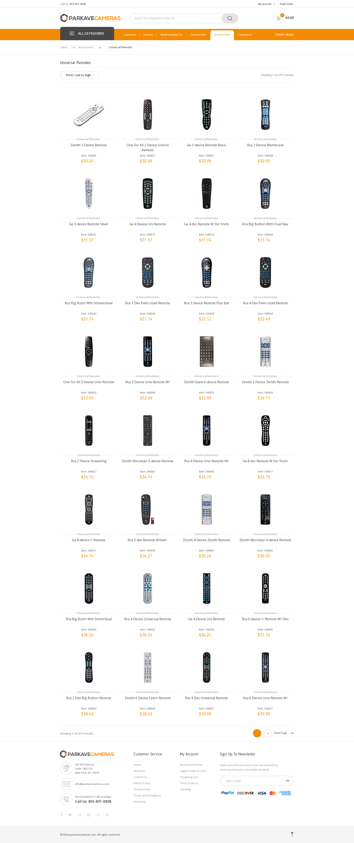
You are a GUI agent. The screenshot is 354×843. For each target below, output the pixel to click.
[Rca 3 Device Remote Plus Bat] (206, 272)
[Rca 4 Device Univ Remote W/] (206, 430)
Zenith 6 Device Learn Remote (148, 698)
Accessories (222, 34)
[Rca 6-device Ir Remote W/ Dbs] (265, 588)
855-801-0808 (78, 4)
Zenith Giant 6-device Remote (206, 382)
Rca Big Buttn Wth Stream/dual (88, 303)
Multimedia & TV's (171, 34)
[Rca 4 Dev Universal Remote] (206, 667)
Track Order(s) (189, 783)
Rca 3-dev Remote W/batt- (148, 540)
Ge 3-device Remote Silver (88, 224)
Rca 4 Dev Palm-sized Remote (265, 303)
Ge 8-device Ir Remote (88, 540)
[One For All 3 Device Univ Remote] (88, 351)
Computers (245, 34)
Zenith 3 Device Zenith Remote (265, 382)
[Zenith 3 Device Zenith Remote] (265, 351)
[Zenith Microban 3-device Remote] (147, 430)
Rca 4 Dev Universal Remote (206, 698)
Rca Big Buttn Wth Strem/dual (89, 619)
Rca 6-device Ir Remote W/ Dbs (265, 619)
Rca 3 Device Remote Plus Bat (206, 303)
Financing (139, 801)
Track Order (286, 4)
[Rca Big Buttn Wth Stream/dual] (88, 272)
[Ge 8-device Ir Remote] (88, 509)
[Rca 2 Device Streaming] (88, 430)
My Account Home (191, 764)
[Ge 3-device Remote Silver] (88, 193)
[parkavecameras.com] (90, 17)
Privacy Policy (142, 789)
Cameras (130, 34)
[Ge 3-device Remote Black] (206, 114)
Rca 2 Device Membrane (265, 145)
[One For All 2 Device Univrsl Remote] (147, 114)
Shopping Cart (189, 777)
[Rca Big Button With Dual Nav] (265, 193)
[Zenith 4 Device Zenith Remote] (206, 509)
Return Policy (142, 783)
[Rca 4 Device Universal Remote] (147, 588)
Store (64, 47)
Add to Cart (92, 166)
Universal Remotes (120, 47)
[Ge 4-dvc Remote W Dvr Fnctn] (206, 193)
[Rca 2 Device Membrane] (265, 114)
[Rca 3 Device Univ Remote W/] (147, 351)
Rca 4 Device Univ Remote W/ (206, 461)
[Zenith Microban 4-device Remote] (265, 509)
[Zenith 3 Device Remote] (88, 114)
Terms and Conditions (147, 795)
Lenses (148, 34)
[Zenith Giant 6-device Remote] (206, 351)
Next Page (280, 733)
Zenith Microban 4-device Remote (265, 540)
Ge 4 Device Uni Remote (147, 224)
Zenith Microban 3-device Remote (147, 461)
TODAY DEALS (284, 35)
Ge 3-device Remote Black (206, 145)
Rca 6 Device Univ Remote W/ (265, 698)
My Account (264, 4)
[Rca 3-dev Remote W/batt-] (147, 509)
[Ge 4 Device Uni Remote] (147, 193)
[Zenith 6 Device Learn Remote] (147, 667)
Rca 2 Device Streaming (89, 461)
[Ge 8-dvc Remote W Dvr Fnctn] (265, 430)
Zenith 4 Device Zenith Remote (206, 540)
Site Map (185, 789)
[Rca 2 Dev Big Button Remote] (88, 667)
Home (137, 764)
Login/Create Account (193, 771)
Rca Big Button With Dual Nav (265, 224)
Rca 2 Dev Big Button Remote (88, 698)
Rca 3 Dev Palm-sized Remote (147, 303)
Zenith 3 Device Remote (88, 145)
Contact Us (140, 777)
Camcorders (199, 34)
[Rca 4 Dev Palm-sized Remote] (265, 272)
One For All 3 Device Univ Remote (88, 382)
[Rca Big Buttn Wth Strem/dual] (88, 588)
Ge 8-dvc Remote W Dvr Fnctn (265, 461)
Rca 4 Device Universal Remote (147, 619)
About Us (139, 771)
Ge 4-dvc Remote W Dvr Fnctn (206, 224)
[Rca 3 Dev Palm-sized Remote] (147, 272)
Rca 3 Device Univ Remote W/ (147, 382)
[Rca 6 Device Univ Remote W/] (265, 667)
